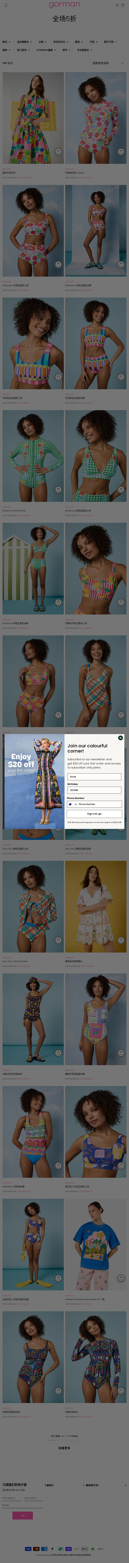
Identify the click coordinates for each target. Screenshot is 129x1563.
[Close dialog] (120, 738)
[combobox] (72, 804)
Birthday (73, 784)
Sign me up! (94, 814)
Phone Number (76, 798)
